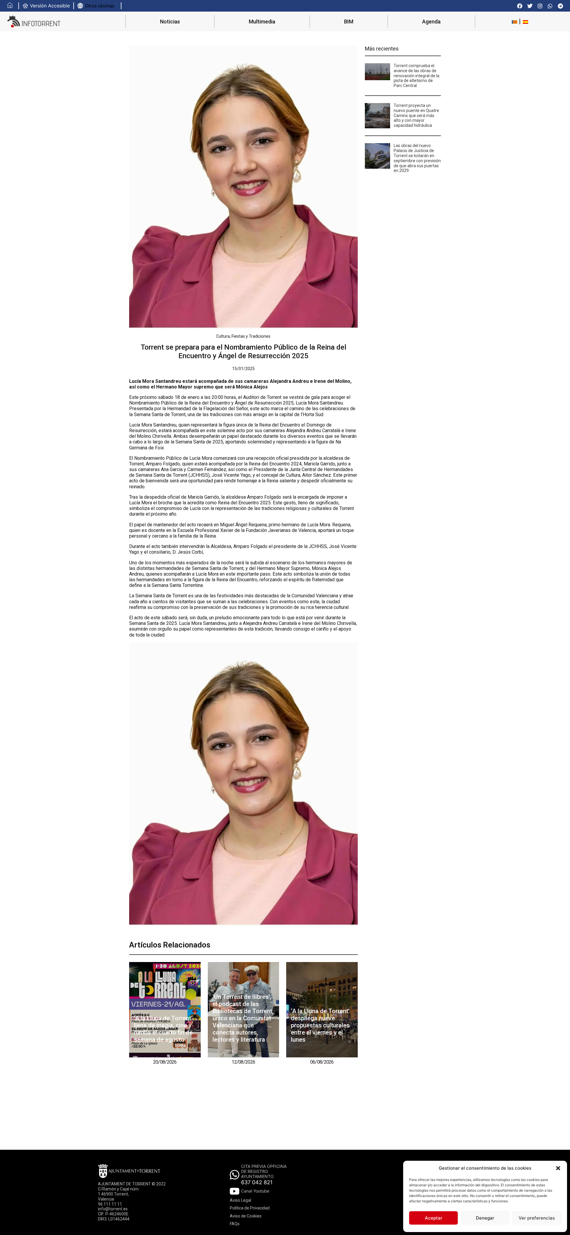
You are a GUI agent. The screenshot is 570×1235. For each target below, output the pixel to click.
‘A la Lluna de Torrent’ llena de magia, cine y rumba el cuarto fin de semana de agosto (163, 1029)
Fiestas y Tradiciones (251, 336)
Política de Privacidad (250, 1208)
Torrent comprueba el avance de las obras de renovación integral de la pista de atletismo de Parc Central (416, 75)
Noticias (170, 21)
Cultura (223, 336)
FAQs (235, 1223)
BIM (348, 21)
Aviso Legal (240, 1200)
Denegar (485, 1218)
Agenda (431, 21)
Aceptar (433, 1218)
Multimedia (262, 21)
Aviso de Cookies (246, 1216)
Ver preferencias (537, 1218)
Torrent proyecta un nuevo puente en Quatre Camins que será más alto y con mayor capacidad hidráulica (416, 115)
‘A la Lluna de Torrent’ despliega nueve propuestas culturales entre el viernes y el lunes (320, 1025)
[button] (558, 1168)
